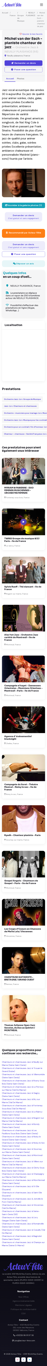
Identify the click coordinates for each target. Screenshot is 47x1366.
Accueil (5, 13)
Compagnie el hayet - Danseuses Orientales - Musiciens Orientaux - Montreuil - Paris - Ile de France (23, 688)
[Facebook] (23, 1359)
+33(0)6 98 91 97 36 (25, 1335)
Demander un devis (23, 216)
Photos (20, 78)
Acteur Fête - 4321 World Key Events (27, 1354)
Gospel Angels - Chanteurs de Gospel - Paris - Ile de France (21, 882)
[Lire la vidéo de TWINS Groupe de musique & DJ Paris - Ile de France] (23, 522)
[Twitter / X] (29, 1359)
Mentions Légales (23, 1305)
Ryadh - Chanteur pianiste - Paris (22, 835)
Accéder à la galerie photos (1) (25, 205)
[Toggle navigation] (41, 4)
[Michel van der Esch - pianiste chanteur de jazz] (23, 183)
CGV (23, 1313)
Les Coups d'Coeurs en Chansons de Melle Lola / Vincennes (22, 930)
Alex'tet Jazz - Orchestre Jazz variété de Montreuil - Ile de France (21, 637)
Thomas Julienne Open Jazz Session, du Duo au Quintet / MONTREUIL (19, 1028)
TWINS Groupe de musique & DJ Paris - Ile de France (21, 539)
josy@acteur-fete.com (25, 1340)
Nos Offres (24, 1297)
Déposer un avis (25, 263)
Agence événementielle (24, 1301)
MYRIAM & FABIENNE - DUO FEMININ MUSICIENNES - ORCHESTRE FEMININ (19, 490)
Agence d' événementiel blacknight (18, 737)
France (13, 15)
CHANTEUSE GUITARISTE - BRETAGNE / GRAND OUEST (19, 978)
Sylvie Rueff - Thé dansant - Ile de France (22, 588)
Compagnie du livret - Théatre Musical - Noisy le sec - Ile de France (21, 787)
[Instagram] (17, 1359)
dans (22, 399)
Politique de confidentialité (23, 1309)
